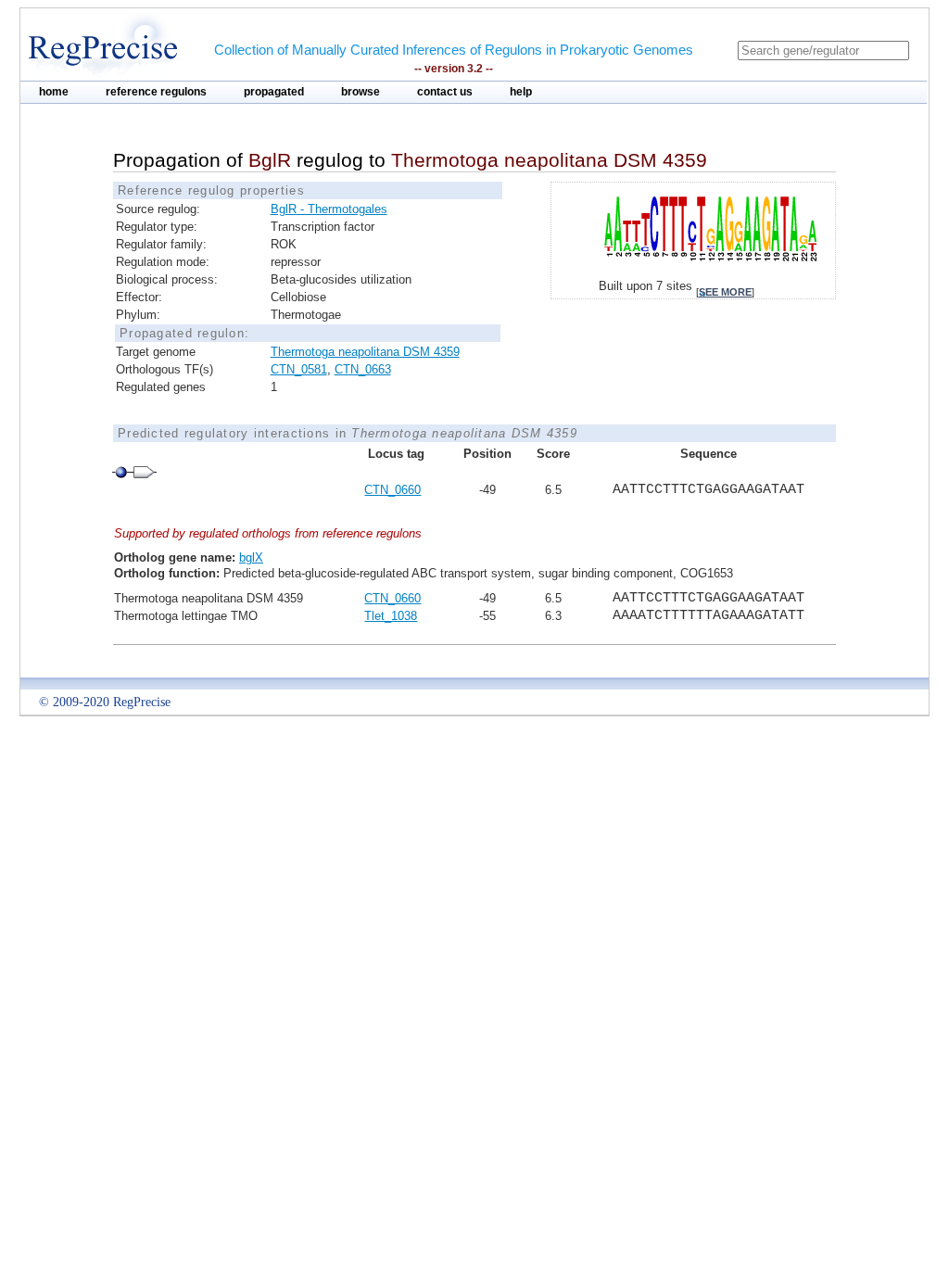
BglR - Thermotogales (329, 209)
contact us (445, 91)
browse (360, 91)
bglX (251, 557)
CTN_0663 (363, 369)
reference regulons (156, 91)
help (521, 91)
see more (725, 292)
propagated (274, 91)
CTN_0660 (392, 490)
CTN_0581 (299, 369)
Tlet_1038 (390, 616)
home (54, 91)
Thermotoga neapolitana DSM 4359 (365, 352)
